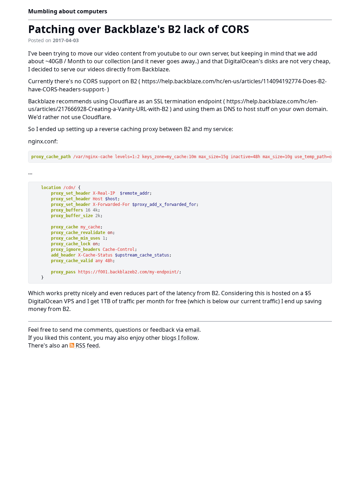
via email (187, 329)
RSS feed (86, 345)
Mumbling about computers (67, 11)
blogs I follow (180, 338)
